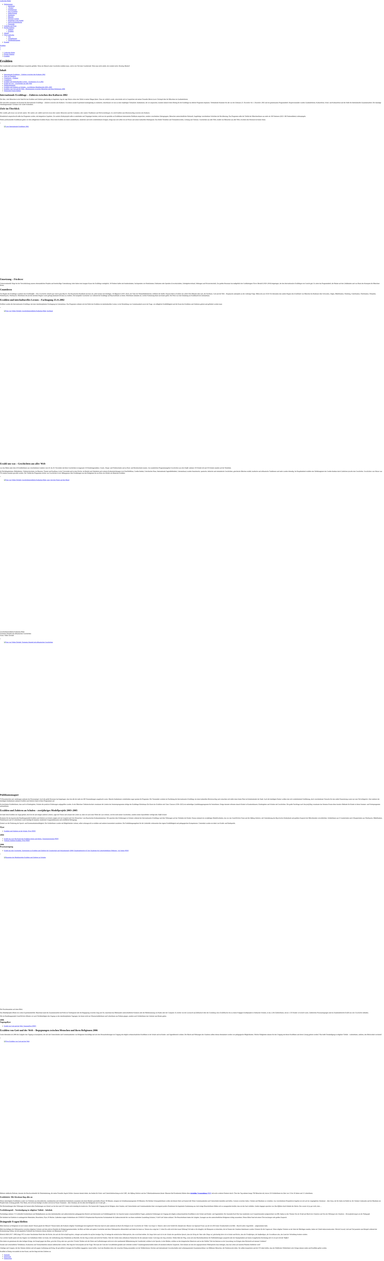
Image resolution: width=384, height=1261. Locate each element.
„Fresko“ (11, 8)
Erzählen (11, 31)
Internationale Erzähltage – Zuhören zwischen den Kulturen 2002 (24, 74)
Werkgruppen (8, 4)
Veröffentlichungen (14, 40)
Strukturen (11, 15)
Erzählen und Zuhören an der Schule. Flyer (20, 831)
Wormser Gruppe (13, 19)
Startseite (7, 1255)
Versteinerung (12, 10)
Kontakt (6, 42)
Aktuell (6, 33)
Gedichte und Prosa (10, 26)
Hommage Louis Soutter (16, 20)
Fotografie (11, 24)
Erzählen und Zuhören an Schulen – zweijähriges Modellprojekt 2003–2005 (28, 87)
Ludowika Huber (5, 1)
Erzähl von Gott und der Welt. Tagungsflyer (20, 1026)
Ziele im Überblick (10, 76)
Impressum (7, 1256)
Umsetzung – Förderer (11, 78)
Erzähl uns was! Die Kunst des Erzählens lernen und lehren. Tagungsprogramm (31, 839)
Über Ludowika (9, 35)
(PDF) (200, 1193)
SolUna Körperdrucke (15, 22)
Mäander (11, 17)
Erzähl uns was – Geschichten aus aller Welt (18, 83)
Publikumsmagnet (9, 85)
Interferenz (11, 6)
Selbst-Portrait (12, 13)
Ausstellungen (12, 38)
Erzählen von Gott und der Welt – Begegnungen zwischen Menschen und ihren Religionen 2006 (34, 89)
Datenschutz (8, 1258)
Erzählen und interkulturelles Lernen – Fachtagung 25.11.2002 (24, 82)
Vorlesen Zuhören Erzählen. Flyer (17, 840)
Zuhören (10, 29)
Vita (9, 37)
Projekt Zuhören (9, 28)
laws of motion (12, 11)
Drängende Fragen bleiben (12, 91)
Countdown (8, 80)
